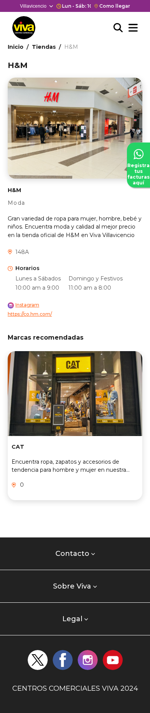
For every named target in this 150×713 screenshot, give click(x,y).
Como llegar (114, 6)
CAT (18, 446)
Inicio (15, 46)
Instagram (27, 305)
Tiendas (44, 46)
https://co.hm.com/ (30, 314)
